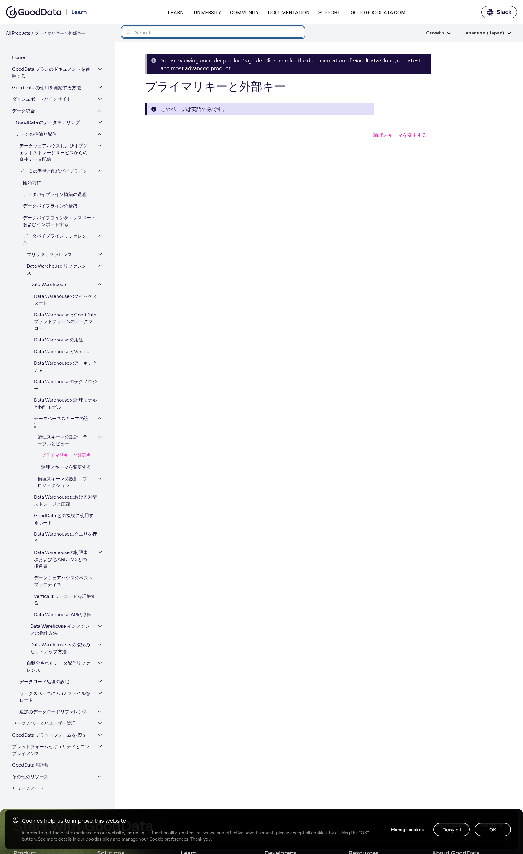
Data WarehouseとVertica (61, 351)
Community (244, 12)
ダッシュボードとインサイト (41, 99)
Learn (175, 12)
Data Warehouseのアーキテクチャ (65, 366)
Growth (435, 33)
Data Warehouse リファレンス (56, 269)
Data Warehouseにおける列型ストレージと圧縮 (65, 500)
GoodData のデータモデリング (48, 122)
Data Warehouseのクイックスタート (65, 299)
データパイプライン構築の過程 (55, 194)
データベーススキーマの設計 (61, 422)
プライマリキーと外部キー (68, 455)
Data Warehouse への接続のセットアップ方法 (60, 648)
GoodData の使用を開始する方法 (46, 87)
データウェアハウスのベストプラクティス (63, 581)
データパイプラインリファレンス (55, 239)
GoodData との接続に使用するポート (64, 519)
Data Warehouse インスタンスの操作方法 (60, 629)
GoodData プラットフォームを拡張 (48, 735)
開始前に (32, 182)
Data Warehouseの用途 (58, 340)
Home (18, 57)
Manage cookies (407, 829)
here (282, 60)
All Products (18, 33)
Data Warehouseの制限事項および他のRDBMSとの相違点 (61, 559)
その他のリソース (30, 777)
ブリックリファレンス (49, 254)
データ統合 (23, 111)
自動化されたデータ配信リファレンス (58, 666)
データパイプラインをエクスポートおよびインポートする (59, 221)
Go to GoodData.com (378, 12)
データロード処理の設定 (44, 681)
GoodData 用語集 (30, 765)
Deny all (451, 829)
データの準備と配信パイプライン (53, 171)
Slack (504, 12)
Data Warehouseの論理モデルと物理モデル (65, 403)
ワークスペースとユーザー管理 (44, 723)
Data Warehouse (48, 284)
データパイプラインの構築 (50, 206)
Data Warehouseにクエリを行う (65, 537)
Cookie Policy (98, 839)
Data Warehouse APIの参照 (63, 615)
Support (329, 12)
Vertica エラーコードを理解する (65, 599)
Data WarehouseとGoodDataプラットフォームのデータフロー (65, 321)
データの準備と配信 (36, 134)
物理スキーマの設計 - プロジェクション (62, 482)
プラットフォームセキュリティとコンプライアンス (50, 750)
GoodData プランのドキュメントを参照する (51, 72)
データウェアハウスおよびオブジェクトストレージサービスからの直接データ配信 (53, 152)
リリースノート (28, 788)
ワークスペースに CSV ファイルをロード (54, 696)
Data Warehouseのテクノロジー (65, 385)
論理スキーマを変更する (66, 467)
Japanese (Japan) (483, 33)
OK (492, 829)
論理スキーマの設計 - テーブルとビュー (62, 440)
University (207, 12)
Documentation (288, 12)
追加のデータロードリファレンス (53, 712)
